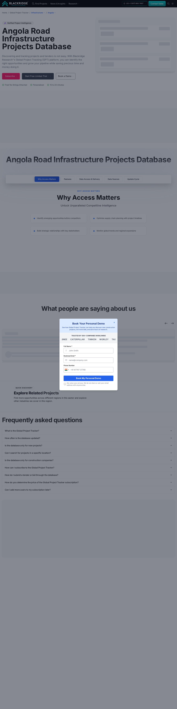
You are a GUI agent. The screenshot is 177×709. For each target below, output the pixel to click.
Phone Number (69, 365)
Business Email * (70, 356)
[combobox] (67, 369)
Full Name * (68, 346)
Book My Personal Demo (88, 378)
